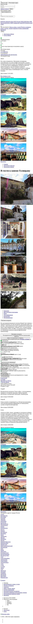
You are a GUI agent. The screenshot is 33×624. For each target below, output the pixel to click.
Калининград (4, 528)
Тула (2, 569)
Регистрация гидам (13, 2)
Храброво (3, 573)
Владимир (3, 517)
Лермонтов (3, 536)
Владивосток (4, 515)
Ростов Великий (5, 554)
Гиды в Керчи (7, 35)
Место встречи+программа (11, 312)
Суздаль (3, 566)
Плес (2, 548)
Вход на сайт (4, 2)
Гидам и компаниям (23, 28)
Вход (2, 31)
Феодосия (3, 570)
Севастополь (4, 561)
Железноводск (4, 524)
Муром (2, 540)
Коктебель (3, 533)
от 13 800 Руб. (4, 52)
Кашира (3, 530)
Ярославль (3, 576)
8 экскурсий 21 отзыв (4, 378)
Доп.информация (8, 315)
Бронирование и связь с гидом (12, 584)
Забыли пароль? (5, 9)
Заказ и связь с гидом (15, 27)
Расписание (7, 316)
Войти (11, 9)
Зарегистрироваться (6, 12)
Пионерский (4, 547)
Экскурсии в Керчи (9, 34)
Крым (2, 535)
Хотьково (3, 572)
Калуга (2, 529)
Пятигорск (3, 551)
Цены (5, 313)
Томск (2, 568)
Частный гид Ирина (6, 380)
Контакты (3, 29)
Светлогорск (4, 559)
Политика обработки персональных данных (15, 592)
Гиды (5, 611)
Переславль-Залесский (6, 546)
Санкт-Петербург (5, 558)
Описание (6, 311)
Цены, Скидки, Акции (7, 28)
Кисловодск (4, 532)
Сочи (2, 563)
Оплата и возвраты (26, 27)
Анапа (2, 514)
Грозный (3, 518)
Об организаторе (8, 317)
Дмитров (3, 519)
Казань (2, 526)
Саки (2, 557)
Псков (2, 550)
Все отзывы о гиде (5, 76)
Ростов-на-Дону (5, 555)
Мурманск (3, 539)
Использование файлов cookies (12, 594)
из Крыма (27, 339)
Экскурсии (6, 610)
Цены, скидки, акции (9, 588)
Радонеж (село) (5, 552)
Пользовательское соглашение (11, 591)
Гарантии (15, 28)
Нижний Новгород (6, 541)
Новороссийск (4, 543)
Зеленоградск (4, 525)
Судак (2, 565)
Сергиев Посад (5, 562)
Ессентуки (3, 522)
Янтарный (3, 574)
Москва (3, 537)
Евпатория (3, 521)
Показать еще (4, 577)
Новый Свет (4, 544)
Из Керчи (22, 339)
